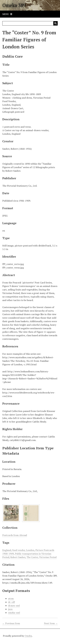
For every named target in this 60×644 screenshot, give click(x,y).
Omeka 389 (14, 5)
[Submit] (55, 23)
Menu (5, 14)
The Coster (32, 557)
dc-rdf (11, 602)
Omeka (28, 635)
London (30, 550)
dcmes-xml (14, 605)
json (10, 609)
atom (11, 598)
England (6, 550)
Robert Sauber (17, 557)
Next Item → (51, 623)
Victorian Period (48, 557)
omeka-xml (14, 612)
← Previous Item (11, 623)
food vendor (18, 550)
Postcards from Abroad (14, 535)
